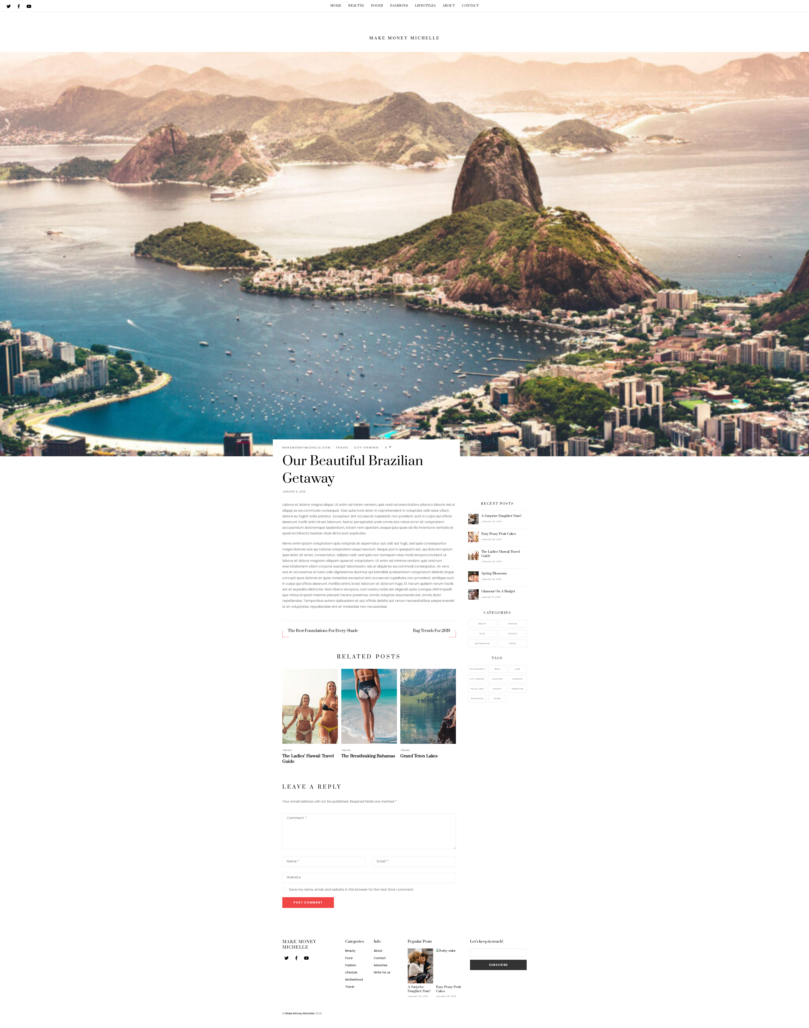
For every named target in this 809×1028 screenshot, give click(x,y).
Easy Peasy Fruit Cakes (498, 534)
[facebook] (19, 5)
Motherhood (482, 643)
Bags (497, 669)
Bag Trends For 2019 (431, 630)
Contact (470, 6)
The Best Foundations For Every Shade (323, 630)
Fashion (399, 6)
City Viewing (366, 447)
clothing (497, 678)
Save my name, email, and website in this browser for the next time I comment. (351, 889)
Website (294, 877)
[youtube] (29, 5)
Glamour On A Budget (498, 591)
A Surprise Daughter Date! (501, 516)
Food (377, 6)
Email (382, 861)
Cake (517, 669)
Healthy (497, 688)
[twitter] (8, 5)
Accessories (477, 669)
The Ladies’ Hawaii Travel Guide (500, 554)
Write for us (382, 972)
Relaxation (477, 698)
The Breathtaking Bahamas (368, 756)
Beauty (356, 6)
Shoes (497, 698)
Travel (342, 447)
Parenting (517, 688)
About (449, 6)
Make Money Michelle (300, 1013)
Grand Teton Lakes (419, 756)
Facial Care (477, 688)
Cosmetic (517, 678)
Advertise (380, 965)
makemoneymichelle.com (306, 447)
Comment (297, 818)
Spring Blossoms (494, 573)
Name (293, 861)
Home (335, 6)
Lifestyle (425, 6)
